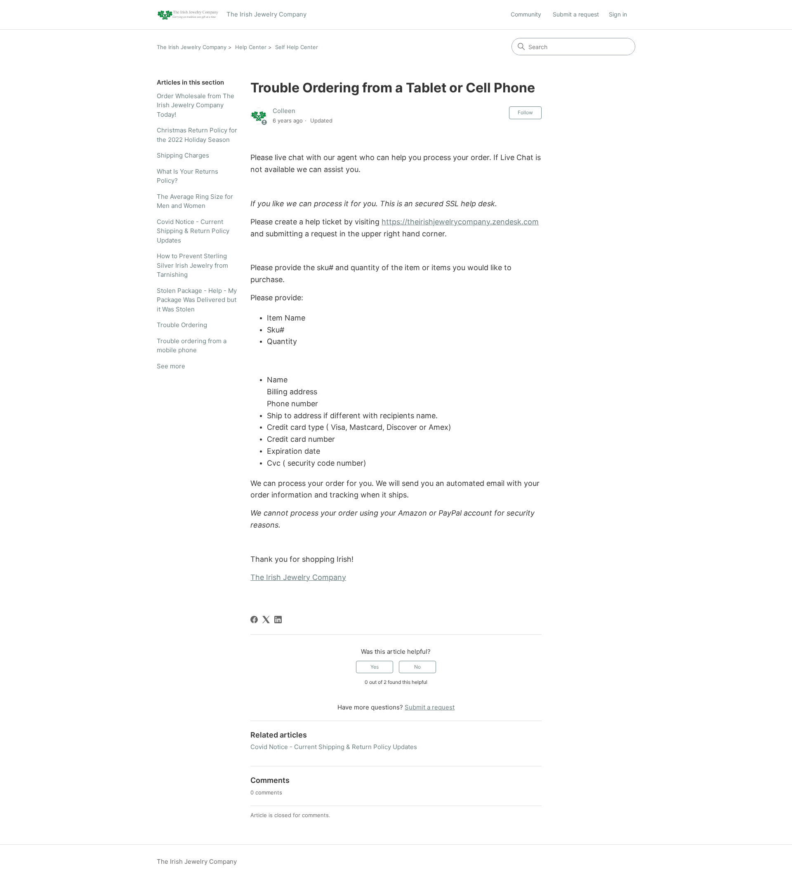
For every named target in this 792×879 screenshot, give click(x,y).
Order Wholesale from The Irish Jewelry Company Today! (195, 105)
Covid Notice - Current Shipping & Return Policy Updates (193, 231)
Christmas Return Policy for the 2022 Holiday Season (197, 135)
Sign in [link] (618, 14)
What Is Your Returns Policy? (187, 176)
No (417, 667)
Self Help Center (296, 47)
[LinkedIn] (278, 619)
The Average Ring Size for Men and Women (195, 201)
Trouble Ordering (182, 325)
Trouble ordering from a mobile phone (191, 345)
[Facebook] (254, 619)
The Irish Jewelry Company (191, 47)
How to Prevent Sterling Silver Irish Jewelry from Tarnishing (192, 265)
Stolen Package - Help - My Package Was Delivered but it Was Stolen (197, 300)
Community (526, 14)
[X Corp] (266, 619)
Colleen (284, 111)
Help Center (250, 47)
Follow (525, 112)
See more (171, 366)
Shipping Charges (183, 155)
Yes (374, 667)
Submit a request (576, 14)
